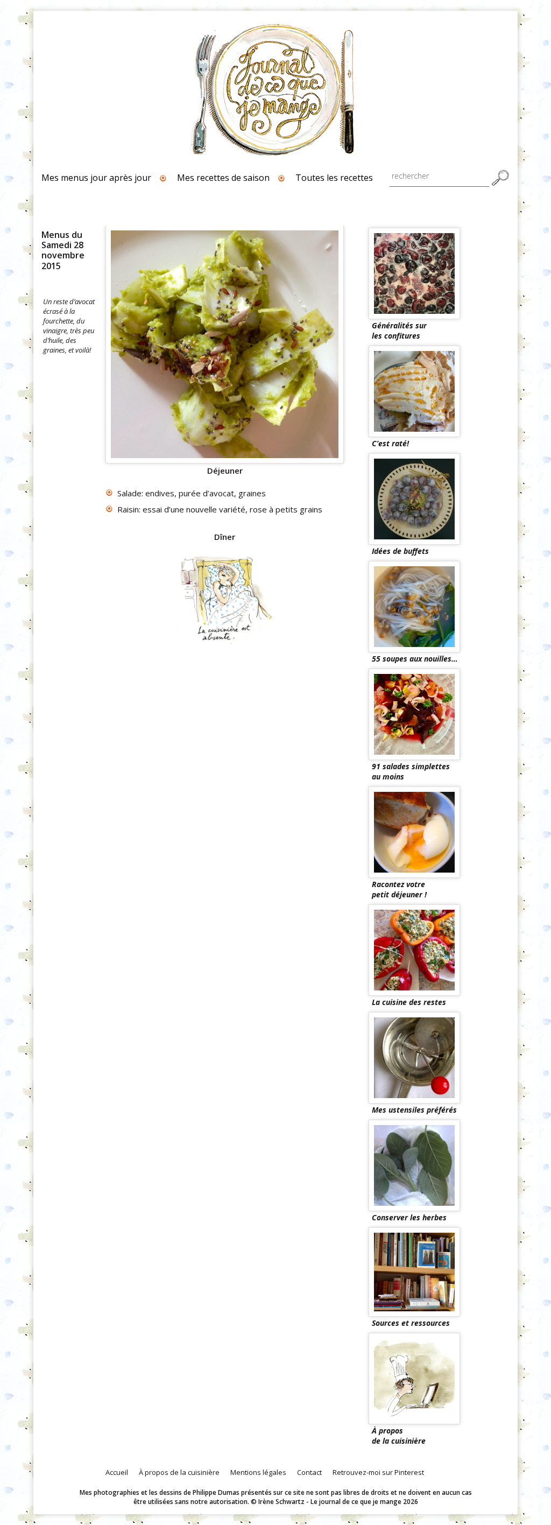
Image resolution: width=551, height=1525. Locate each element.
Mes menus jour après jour (96, 178)
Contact (309, 1472)
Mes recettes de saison (223, 178)
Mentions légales (258, 1472)
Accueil (116, 1472)
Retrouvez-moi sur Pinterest (378, 1472)
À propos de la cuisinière (179, 1472)
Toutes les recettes (334, 178)
